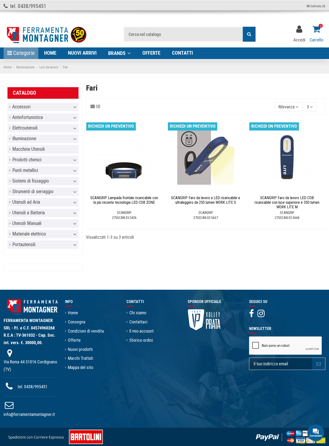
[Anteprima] (128, 191)
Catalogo (24, 93)
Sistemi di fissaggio (30, 181)
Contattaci (138, 321)
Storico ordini (141, 340)
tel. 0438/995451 (32, 386)
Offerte (74, 340)
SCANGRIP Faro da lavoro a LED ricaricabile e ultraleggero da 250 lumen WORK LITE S (205, 200)
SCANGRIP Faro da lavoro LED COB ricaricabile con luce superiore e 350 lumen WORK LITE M (287, 202)
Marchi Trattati (80, 358)
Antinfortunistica (27, 117)
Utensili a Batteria (28, 213)
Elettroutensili (25, 128)
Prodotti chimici (26, 160)
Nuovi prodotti (80, 349)
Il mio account (141, 331)
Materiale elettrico (29, 234)
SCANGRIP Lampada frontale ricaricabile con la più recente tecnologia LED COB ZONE (124, 200)
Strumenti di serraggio (32, 192)
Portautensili (23, 245)
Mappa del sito (80, 367)
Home (73, 312)
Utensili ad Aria (26, 202)
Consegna (76, 321)
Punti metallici (25, 170)
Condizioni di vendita (86, 331)
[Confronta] (119, 191)
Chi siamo (137, 312)
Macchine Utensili (28, 149)
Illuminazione (24, 139)
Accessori (21, 107)
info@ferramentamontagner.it (29, 414)
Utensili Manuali (26, 223)
